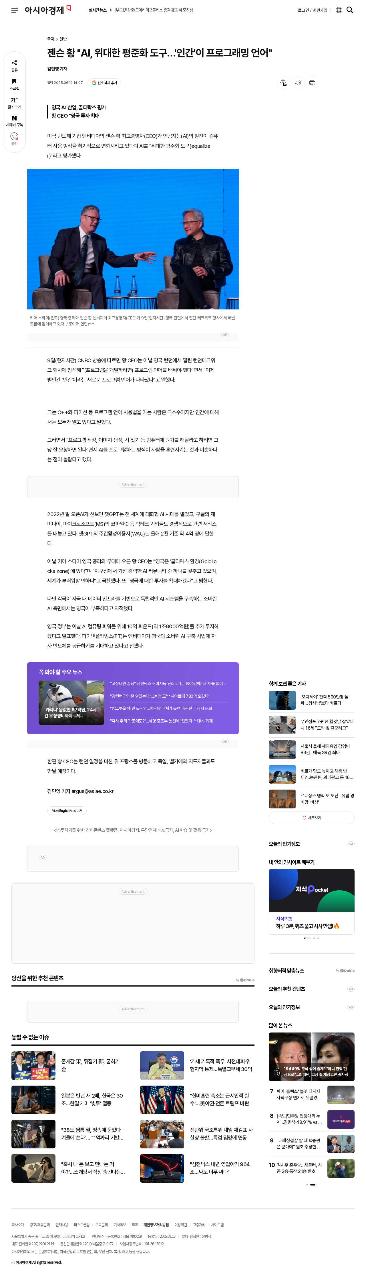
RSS (135, 1224)
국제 (51, 39)
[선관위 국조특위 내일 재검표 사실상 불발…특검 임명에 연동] (162, 1147)
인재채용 (61, 1224)
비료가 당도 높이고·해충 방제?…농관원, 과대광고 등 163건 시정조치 (326, 774)
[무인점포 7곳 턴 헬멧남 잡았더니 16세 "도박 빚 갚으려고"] (282, 733)
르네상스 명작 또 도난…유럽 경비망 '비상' (327, 799)
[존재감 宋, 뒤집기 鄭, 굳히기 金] (33, 1078)
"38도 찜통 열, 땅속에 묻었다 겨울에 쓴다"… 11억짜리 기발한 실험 (92, 1134)
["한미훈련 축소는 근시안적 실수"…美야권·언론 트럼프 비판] (162, 1113)
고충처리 (199, 1224)
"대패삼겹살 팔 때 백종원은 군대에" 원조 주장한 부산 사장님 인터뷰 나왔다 (299, 1147)
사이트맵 (217, 1224)
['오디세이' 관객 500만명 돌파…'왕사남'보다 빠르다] (282, 708)
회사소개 (17, 1224)
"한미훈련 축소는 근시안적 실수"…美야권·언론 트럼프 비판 (219, 1099)
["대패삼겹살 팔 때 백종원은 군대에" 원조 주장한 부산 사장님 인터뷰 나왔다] (341, 1152)
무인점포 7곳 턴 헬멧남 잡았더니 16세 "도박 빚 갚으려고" (327, 724)
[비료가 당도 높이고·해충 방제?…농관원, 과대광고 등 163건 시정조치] (282, 782)
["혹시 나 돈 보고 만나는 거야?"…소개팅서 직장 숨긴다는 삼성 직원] (33, 1181)
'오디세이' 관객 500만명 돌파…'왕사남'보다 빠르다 (325, 700)
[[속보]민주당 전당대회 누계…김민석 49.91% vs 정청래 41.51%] (341, 1127)
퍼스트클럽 (81, 1224)
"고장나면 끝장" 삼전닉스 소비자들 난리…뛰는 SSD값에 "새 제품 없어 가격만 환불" (168, 683)
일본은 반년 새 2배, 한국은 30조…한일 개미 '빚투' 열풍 (92, 1099)
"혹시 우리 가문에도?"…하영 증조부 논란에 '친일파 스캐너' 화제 (161, 721)
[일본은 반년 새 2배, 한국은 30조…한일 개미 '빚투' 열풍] (33, 1113)
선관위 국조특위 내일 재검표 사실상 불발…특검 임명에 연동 (221, 1134)
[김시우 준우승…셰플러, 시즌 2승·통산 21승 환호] (341, 1176)
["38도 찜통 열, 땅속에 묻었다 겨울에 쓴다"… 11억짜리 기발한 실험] (33, 1147)
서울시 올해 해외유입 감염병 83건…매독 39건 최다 (325, 749)
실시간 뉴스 (97, 10)
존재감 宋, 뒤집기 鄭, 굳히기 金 (90, 1065)
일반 (63, 39)
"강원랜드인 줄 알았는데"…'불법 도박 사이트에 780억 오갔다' (159, 696)
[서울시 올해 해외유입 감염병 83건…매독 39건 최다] (282, 758)
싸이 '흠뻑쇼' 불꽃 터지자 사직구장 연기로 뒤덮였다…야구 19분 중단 (298, 1098)
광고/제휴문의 (40, 1224)
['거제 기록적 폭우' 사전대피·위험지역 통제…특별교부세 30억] (162, 1078)
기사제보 (120, 1224)
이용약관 (180, 1224)
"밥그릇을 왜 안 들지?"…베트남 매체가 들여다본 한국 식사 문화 (161, 708)
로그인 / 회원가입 (312, 10)
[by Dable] (245, 980)
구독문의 (101, 1224)
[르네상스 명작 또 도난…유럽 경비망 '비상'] (282, 807)
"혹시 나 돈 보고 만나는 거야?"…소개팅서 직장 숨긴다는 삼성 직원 (91, 1168)
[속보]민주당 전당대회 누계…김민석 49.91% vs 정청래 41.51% (299, 1122)
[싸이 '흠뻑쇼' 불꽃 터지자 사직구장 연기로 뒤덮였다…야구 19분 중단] (341, 1103)
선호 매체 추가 (107, 83)
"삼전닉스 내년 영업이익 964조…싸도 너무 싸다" (220, 1168)
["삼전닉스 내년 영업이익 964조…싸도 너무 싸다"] (162, 1181)
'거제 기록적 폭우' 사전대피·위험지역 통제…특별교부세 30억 (221, 1065)
